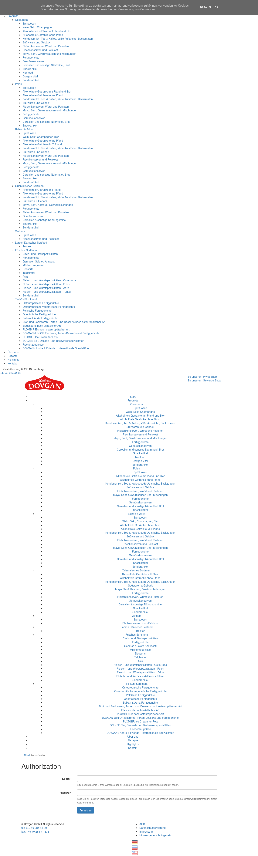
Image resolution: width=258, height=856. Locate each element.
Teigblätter (29, 273)
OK (216, 7)
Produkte (13, 16)
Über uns (13, 352)
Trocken (27, 246)
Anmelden (86, 810)
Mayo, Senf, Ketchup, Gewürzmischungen (48, 205)
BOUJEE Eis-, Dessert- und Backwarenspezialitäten (53, 341)
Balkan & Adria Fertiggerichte (40, 318)
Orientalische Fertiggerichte (39, 314)
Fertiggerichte (31, 57)
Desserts (28, 269)
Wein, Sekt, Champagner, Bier (41, 137)
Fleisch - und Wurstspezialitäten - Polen (46, 284)
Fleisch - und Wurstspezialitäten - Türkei (47, 291)
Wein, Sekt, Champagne (37, 27)
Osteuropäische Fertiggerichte (41, 303)
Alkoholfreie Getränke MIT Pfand (42, 144)
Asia (25, 276)
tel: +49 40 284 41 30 (34, 828)
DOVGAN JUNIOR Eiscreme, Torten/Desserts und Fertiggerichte (61, 333)
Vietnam (20, 231)
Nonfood (28, 72)
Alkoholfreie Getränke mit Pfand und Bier (47, 31)
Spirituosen (29, 23)
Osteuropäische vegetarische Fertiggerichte (49, 307)
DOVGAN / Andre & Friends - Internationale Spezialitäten (56, 348)
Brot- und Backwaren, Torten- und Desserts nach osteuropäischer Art (64, 322)
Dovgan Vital (30, 76)
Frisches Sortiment (26, 250)
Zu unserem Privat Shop (202, 376)
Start (133, 396)
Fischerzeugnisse (33, 344)
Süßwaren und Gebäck (36, 42)
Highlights (13, 359)
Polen (18, 84)
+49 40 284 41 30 (10, 373)
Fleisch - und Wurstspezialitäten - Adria (46, 288)
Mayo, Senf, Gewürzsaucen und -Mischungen (50, 110)
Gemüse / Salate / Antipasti (39, 261)
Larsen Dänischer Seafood (31, 242)
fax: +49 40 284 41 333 (35, 831)
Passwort (65, 792)
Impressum (146, 831)
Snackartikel (30, 69)
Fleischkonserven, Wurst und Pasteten (46, 46)
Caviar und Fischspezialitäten (40, 254)
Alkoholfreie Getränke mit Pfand (42, 189)
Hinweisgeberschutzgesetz (155, 835)
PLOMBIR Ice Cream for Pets (40, 337)
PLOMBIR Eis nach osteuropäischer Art (46, 329)
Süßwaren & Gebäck (35, 201)
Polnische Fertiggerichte (37, 310)
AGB (142, 824)
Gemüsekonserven (34, 61)
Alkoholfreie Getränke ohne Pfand (43, 35)
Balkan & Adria (24, 129)
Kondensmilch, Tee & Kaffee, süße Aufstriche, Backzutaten (58, 38)
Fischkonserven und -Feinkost (41, 239)
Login (66, 778)
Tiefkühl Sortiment (26, 299)
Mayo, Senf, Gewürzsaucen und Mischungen (49, 54)
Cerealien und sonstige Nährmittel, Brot (46, 65)
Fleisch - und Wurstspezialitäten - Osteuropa (49, 280)
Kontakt (12, 363)
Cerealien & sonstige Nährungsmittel (44, 220)
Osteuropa (21, 20)
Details (205, 7)
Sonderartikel (31, 80)
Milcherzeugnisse (33, 265)
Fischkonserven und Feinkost (40, 50)
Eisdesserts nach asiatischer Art (42, 325)
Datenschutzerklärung (152, 828)
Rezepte (13, 356)
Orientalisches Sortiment (29, 186)
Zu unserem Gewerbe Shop (204, 380)
